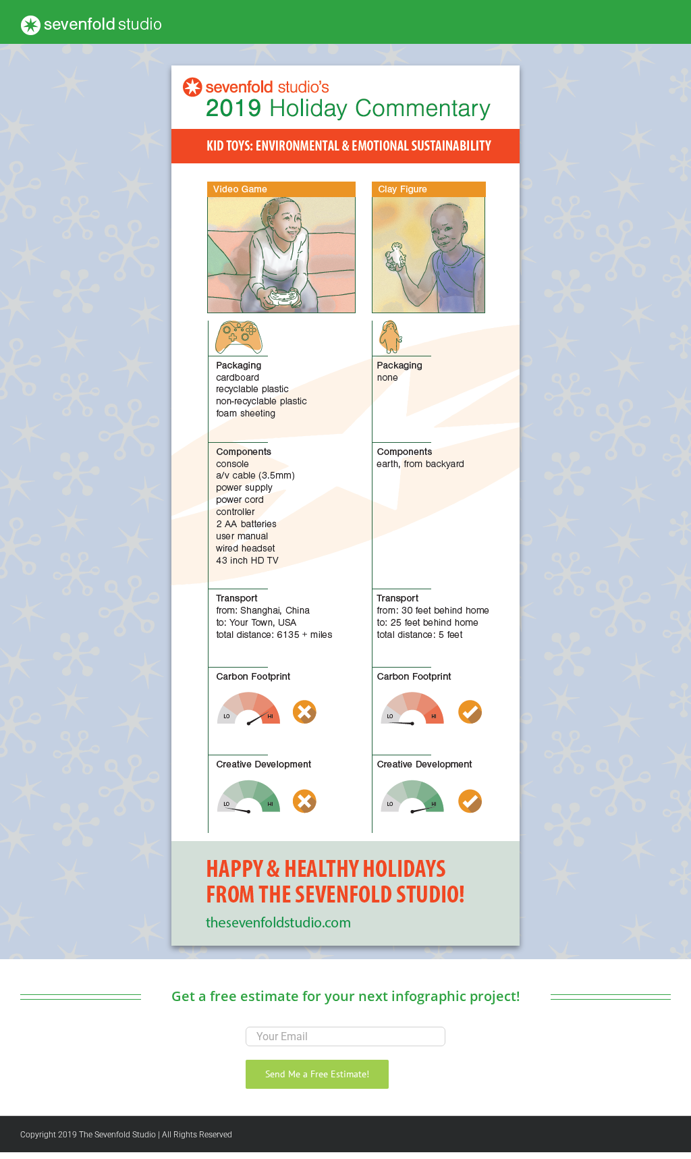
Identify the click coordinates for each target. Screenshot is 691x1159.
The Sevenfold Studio (117, 1134)
